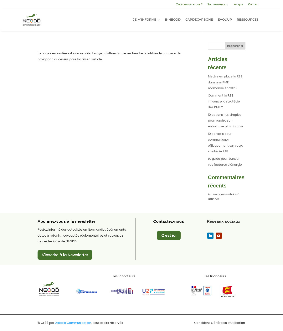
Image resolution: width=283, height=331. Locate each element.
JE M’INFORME (144, 19)
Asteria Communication (73, 323)
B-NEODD (173, 19)
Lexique (238, 4)
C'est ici (168, 235)
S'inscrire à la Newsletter (65, 255)
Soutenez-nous (217, 4)
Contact (253, 4)
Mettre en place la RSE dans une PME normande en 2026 (225, 82)
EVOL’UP (225, 19)
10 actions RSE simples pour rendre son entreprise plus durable (225, 121)
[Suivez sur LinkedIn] (210, 236)
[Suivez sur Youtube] (219, 236)
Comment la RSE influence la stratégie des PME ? (224, 101)
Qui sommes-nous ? (189, 4)
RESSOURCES (248, 19)
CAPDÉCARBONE (199, 19)
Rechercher (235, 46)
